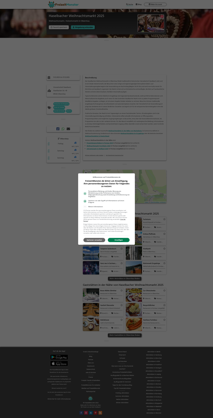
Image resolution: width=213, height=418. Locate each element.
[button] (106, 206)
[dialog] (106, 209)
